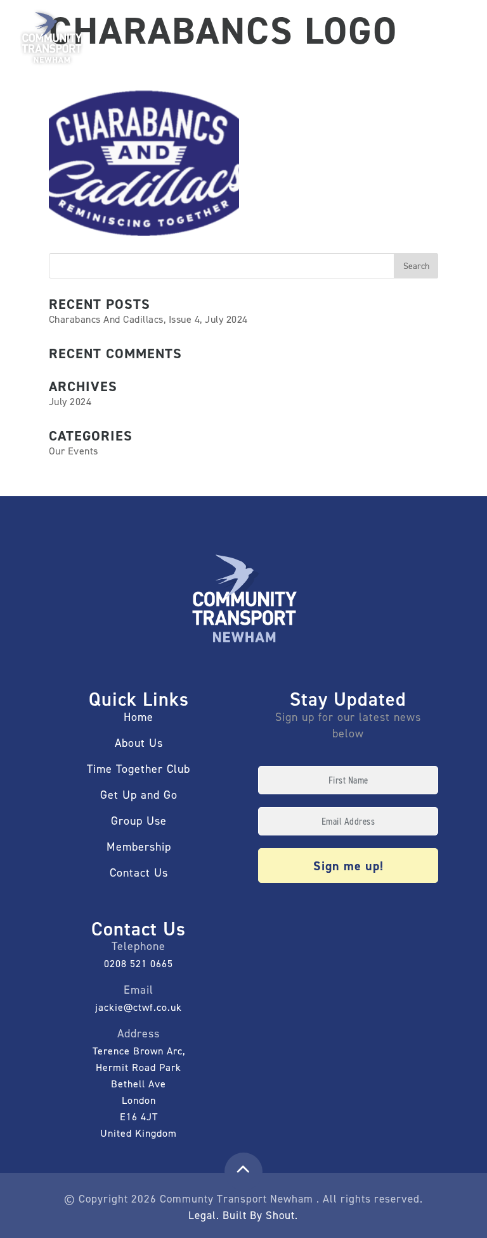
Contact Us (139, 872)
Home (138, 717)
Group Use (139, 820)
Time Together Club (138, 769)
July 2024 (70, 401)
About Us (139, 743)
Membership (139, 846)
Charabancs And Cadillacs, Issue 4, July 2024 (148, 319)
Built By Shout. (260, 1215)
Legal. (203, 1215)
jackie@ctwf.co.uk (138, 1007)
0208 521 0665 (138, 963)
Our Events (73, 451)
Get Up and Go (139, 795)
